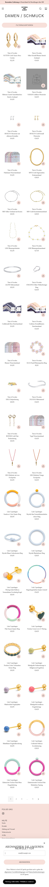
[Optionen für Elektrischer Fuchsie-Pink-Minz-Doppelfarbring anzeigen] (19, 773)
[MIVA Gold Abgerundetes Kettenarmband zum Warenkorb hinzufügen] (43, 164)
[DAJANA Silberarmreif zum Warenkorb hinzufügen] (43, 390)
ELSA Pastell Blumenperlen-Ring (37, 363)
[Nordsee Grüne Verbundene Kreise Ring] (12, 649)
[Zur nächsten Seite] (38, 799)
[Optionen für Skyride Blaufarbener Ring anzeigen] (43, 544)
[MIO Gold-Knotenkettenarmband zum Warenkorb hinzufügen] (43, 203)
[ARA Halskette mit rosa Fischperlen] (12, 459)
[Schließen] (44, 843)
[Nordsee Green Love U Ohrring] (36, 613)
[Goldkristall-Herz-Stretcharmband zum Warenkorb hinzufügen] (19, 315)
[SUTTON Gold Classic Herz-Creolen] (12, 40)
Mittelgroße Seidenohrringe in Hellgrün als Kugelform (37, 667)
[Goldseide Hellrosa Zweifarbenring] (36, 727)
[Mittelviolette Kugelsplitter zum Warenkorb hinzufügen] (19, 695)
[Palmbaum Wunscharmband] (12, 157)
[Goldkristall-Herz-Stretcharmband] (12, 308)
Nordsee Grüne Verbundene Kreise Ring (12, 667)
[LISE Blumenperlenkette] (12, 232)
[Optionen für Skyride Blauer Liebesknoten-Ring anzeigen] (19, 544)
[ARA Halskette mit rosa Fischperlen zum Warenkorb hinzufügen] (19, 466)
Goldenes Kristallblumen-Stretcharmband (36, 325)
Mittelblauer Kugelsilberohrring (12, 743)
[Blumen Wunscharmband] (12, 347)
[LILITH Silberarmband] (12, 269)
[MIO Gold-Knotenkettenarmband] (36, 196)
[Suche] (40, 8)
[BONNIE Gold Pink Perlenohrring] (12, 420)
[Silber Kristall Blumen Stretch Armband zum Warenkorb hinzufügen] (43, 47)
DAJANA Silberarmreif (37, 399)
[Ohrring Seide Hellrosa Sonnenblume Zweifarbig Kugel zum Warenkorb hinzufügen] (19, 581)
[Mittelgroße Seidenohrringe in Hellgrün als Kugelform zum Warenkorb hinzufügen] (43, 656)
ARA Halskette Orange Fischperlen (37, 476)
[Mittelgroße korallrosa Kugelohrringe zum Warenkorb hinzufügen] (43, 695)
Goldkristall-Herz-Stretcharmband (12, 324)
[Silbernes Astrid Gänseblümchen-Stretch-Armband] (12, 79)
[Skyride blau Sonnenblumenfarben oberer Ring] (36, 498)
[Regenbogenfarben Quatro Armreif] (36, 574)
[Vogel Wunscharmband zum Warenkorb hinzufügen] (43, 427)
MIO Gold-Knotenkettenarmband (37, 212)
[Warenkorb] (46, 8)
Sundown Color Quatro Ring (12, 514)
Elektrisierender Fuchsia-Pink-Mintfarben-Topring (37, 784)
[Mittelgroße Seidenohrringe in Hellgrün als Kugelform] (36, 649)
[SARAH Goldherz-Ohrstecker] (36, 79)
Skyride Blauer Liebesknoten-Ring (12, 553)
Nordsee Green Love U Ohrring (36, 629)
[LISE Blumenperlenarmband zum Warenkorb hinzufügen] (43, 239)
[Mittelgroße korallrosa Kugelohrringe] (36, 689)
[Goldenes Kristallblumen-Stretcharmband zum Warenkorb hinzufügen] (43, 315)
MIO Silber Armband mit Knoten (12, 212)
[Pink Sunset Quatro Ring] (12, 613)
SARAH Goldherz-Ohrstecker (37, 94)
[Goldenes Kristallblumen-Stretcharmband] (36, 308)
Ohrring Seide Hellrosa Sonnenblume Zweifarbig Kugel (12, 591)
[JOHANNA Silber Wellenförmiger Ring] (36, 269)
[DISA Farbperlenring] (12, 383)
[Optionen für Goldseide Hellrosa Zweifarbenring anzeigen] (43, 734)
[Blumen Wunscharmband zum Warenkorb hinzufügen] (19, 354)
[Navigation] (3, 8)
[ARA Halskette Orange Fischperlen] (36, 459)
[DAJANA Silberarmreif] (36, 383)
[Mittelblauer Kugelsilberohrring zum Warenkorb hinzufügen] (19, 734)
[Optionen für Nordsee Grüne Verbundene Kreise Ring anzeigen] (19, 656)
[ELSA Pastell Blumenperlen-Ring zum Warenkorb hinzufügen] (43, 354)
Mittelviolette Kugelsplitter (12, 704)
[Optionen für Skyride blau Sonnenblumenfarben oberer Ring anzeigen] (43, 505)
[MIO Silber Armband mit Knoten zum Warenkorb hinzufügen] (19, 203)
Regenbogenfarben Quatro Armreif (36, 590)
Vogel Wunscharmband (37, 436)
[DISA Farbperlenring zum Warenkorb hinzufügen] (19, 390)
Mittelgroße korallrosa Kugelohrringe (36, 706)
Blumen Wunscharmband (12, 363)
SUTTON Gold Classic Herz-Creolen (12, 57)
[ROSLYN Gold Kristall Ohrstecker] (36, 118)
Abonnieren (24, 862)
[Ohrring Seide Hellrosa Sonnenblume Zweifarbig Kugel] (12, 574)
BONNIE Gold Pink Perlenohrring (12, 437)
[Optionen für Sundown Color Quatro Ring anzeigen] (19, 505)
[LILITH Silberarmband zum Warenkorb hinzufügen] (19, 276)
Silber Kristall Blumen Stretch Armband (37, 57)
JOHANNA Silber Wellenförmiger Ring (36, 286)
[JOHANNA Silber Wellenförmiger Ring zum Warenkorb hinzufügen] (43, 276)
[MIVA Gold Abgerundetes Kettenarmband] (36, 157)
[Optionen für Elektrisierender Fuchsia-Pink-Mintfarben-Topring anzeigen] (43, 773)
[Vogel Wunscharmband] (36, 420)
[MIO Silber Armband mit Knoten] (12, 196)
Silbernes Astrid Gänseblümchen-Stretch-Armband (12, 96)
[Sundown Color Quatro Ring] (12, 498)
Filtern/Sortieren (24, 25)
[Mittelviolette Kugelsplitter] (12, 689)
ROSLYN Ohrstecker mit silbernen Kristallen (12, 135)
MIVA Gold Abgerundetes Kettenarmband (37, 174)
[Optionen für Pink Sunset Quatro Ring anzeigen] (19, 620)
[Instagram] (3, 813)
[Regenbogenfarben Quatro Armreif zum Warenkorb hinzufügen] (43, 581)
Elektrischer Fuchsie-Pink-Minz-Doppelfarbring (12, 784)
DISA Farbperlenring (12, 399)
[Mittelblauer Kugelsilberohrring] (12, 727)
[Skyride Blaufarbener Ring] (36, 537)
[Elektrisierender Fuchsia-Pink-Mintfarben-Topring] (36, 766)
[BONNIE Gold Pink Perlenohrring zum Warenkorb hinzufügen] (19, 427)
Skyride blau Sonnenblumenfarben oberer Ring (37, 515)
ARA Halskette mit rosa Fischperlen (12, 476)
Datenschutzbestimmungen (36, 872)
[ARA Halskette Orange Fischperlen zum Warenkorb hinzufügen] (43, 466)
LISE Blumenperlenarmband (36, 248)
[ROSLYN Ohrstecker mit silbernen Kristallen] (12, 118)
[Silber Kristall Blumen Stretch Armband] (36, 40)
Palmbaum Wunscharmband (12, 173)
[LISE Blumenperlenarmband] (36, 232)
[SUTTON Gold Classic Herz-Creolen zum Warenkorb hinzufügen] (19, 47)
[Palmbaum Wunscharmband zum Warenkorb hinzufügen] (19, 164)
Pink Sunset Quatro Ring (12, 629)
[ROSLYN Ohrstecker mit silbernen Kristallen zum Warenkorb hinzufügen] (19, 125)
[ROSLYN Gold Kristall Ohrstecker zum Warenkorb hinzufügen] (43, 125)
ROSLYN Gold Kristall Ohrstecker (37, 135)
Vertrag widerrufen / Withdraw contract (19, 882)
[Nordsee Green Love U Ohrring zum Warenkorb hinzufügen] (43, 620)
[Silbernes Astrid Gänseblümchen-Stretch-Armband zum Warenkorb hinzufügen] (19, 86)
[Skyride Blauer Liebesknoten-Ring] (12, 537)
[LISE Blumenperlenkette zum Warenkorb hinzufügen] (19, 239)
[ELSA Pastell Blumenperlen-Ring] (36, 347)
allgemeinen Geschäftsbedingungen (15, 872)
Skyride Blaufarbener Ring (37, 553)
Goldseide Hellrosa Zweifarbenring (36, 745)
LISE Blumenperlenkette (12, 248)
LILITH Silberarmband (12, 285)
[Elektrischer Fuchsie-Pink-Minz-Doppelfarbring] (12, 766)
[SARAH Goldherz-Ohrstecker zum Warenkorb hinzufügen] (43, 86)
